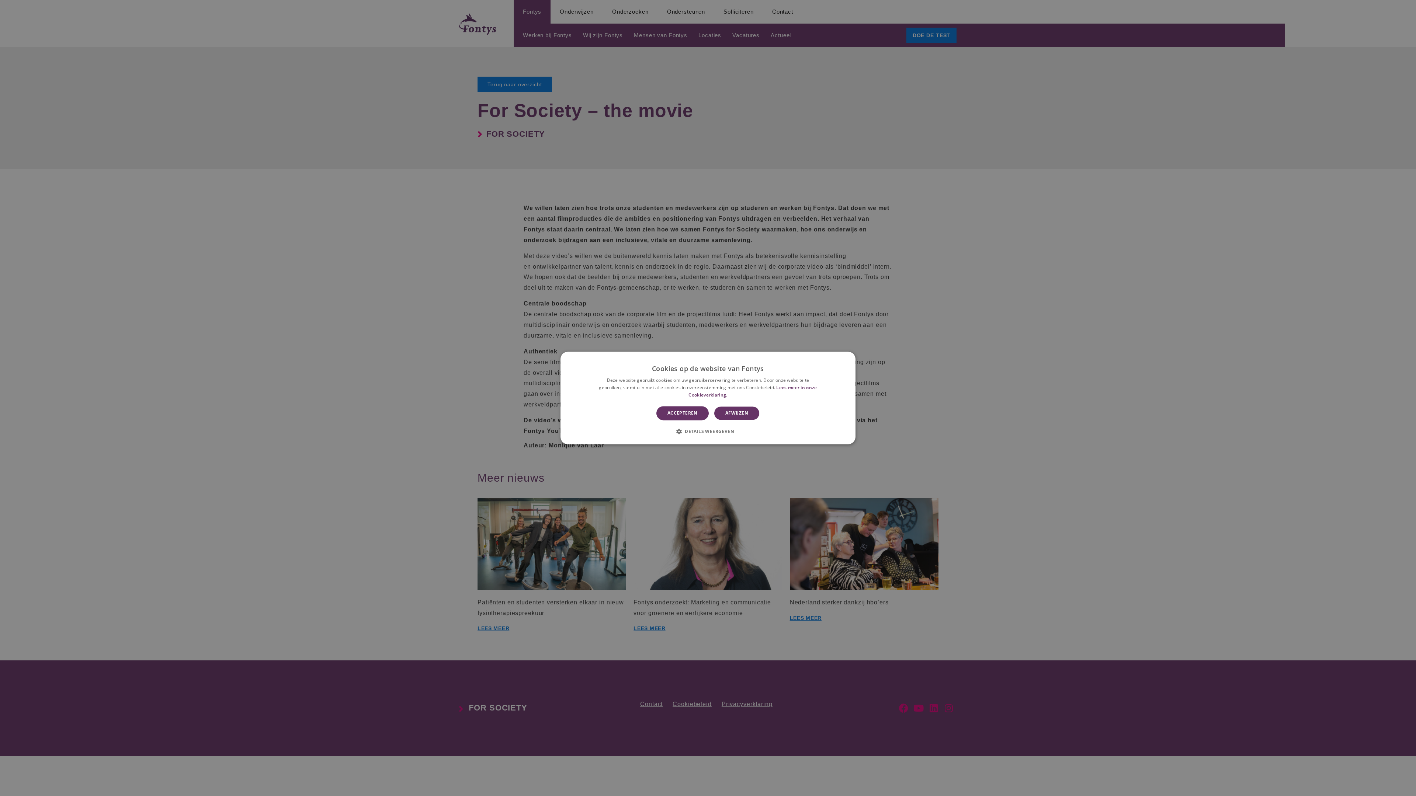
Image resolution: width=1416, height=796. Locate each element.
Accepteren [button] (682, 413)
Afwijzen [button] (736, 413)
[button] (708, 431)
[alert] (708, 398)
